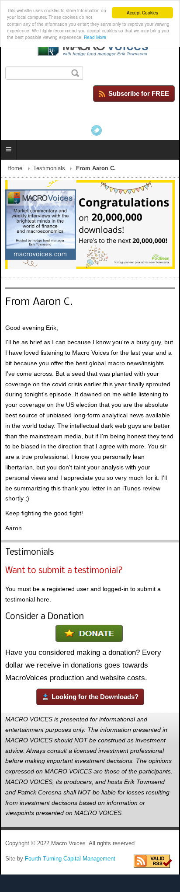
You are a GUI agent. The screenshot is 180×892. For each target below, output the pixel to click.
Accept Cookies (142, 12)
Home (14, 168)
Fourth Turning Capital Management (70, 859)
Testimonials (49, 168)
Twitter (96, 130)
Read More (95, 37)
